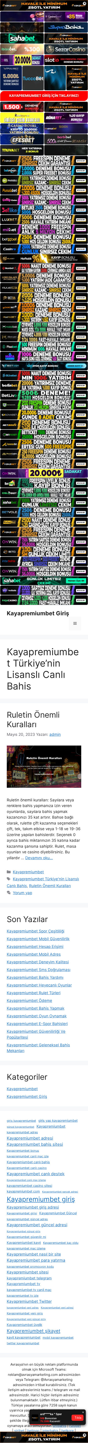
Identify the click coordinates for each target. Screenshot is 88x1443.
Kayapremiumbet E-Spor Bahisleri (37, 1023)
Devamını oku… (39, 858)
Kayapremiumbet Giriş (38, 613)
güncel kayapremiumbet (20, 1126)
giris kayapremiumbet (21, 1120)
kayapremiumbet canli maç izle (28, 1156)
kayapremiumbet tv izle (22, 1295)
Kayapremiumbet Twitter (29, 1301)
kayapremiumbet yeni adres (23, 1307)
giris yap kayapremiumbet (58, 1121)
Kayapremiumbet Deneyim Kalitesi (38, 962)
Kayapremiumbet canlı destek (36, 1173)
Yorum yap (22, 893)
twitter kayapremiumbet (23, 1343)
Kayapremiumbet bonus (23, 1150)
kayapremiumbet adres (22, 1132)
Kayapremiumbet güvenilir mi (26, 1237)
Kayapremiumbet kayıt (24, 1243)
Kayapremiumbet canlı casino (27, 1168)
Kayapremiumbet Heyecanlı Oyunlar (39, 985)
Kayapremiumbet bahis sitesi (35, 1144)
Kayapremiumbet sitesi (28, 1272)
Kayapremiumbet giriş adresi (33, 1207)
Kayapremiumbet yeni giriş (25, 1313)
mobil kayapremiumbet (58, 1337)
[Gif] (44, 258)
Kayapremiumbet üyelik (24, 1325)
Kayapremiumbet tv (23, 1283)
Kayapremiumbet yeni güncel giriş (26, 1319)
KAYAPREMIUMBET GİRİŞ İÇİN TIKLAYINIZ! (44, 95)
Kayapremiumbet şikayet (33, 1331)
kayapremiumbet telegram (29, 1278)
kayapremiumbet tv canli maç (29, 1290)
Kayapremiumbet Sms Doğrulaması (38, 969)
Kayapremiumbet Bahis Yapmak (35, 1008)
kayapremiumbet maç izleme (26, 1248)
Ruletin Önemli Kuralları (33, 719)
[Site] (44, 160)
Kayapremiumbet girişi (22, 1213)
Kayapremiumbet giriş (41, 1199)
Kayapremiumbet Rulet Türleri (33, 993)
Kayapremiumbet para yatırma (36, 1260)
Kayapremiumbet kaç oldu (60, 1242)
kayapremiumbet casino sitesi (29, 1186)
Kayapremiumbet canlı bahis (28, 1162)
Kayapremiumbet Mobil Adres (34, 954)
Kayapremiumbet (28, 872)
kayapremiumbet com (23, 1191)
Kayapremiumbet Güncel (58, 1213)
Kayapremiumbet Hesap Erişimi (35, 946)
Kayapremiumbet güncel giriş (23, 1231)
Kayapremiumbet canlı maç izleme (26, 1180)
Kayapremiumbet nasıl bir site (34, 1254)
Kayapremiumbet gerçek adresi (60, 1191)
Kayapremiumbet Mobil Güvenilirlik (38, 939)
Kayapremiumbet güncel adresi (37, 1224)
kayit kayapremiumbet (23, 1337)
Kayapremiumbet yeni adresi (57, 1307)
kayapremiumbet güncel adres (27, 1219)
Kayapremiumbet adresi (30, 1138)
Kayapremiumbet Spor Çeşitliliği (35, 931)
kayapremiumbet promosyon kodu (30, 1266)
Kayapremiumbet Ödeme (29, 1000)
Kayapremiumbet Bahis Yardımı (35, 977)
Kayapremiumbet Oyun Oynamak (37, 1016)
